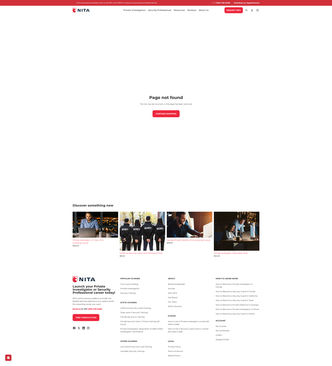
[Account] (252, 10)
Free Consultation (86, 317)
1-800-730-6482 (223, 3)
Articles (171, 288)
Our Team (172, 302)
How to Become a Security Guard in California (236, 296)
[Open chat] (8, 358)
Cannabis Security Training (132, 351)
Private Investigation (129, 288)
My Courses (221, 326)
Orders (219, 335)
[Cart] (257, 10)
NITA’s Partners (175, 306)
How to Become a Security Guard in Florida (235, 291)
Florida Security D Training (132, 317)
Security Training (128, 293)
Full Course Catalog (129, 284)
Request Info (234, 10)
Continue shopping (166, 114)
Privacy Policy (174, 347)
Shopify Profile (222, 339)
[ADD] (114, 233)
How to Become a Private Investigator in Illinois (237, 309)
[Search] (246, 10)
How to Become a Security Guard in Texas (235, 300)
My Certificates (222, 330)
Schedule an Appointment (246, 3)
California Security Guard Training (135, 308)
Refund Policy (174, 355)
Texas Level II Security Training (134, 312)
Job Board (172, 297)
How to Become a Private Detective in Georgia (237, 305)
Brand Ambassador (176, 284)
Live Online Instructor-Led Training (136, 347)
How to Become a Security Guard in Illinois (235, 313)
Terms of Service (175, 351)
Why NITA (172, 293)
